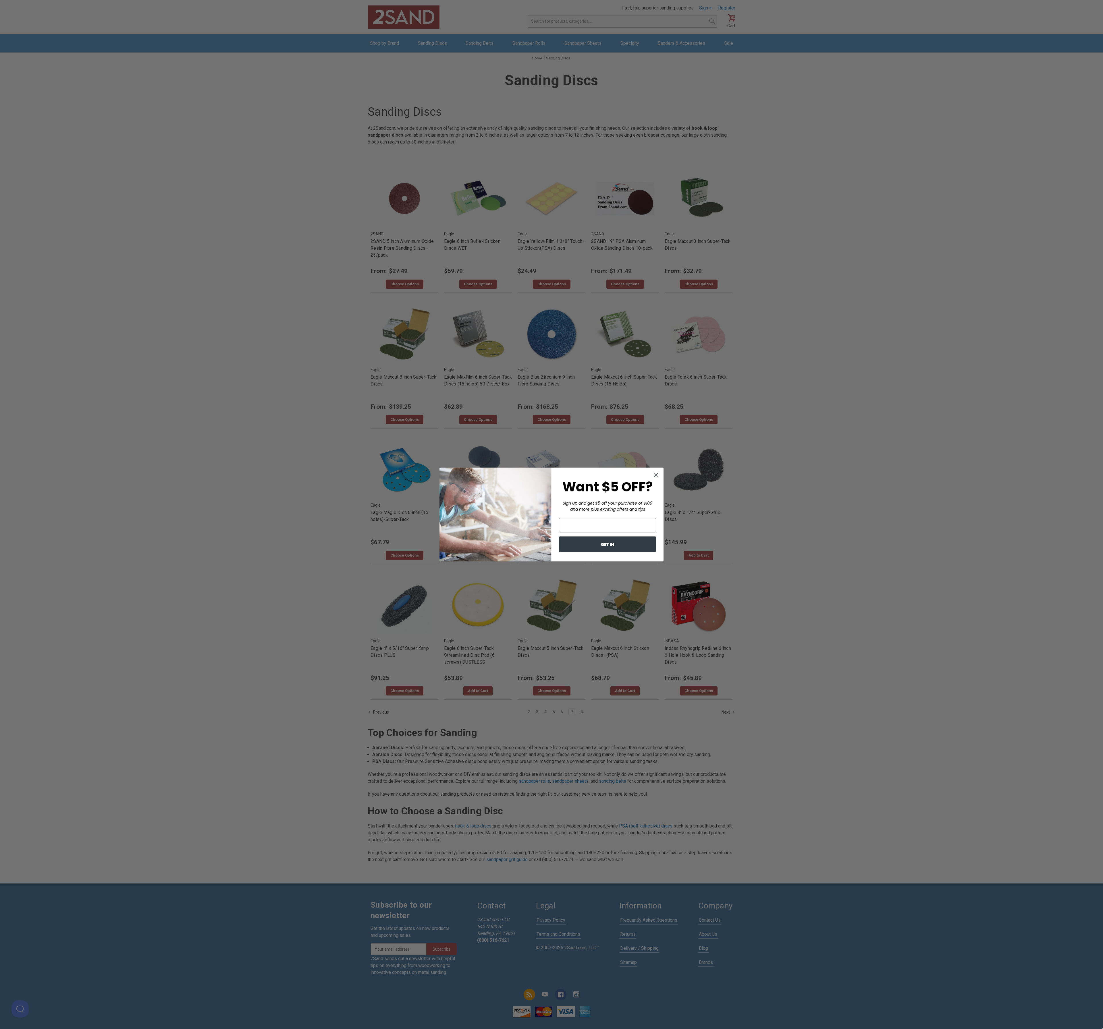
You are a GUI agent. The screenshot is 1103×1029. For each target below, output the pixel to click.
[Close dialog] (656, 475)
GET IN (607, 544)
